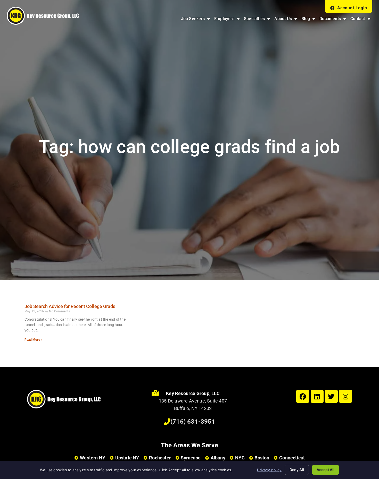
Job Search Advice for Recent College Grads (69, 306)
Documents (333, 20)
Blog (309, 20)
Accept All (325, 469)
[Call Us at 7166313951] (167, 421)
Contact (361, 20)
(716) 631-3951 (192, 421)
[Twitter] (331, 396)
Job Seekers (196, 20)
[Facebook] (302, 396)
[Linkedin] (317, 396)
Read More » (33, 339)
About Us (286, 20)
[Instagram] (345, 396)
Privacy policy (269, 470)
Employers (228, 20)
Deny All (297, 469)
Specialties (258, 20)
